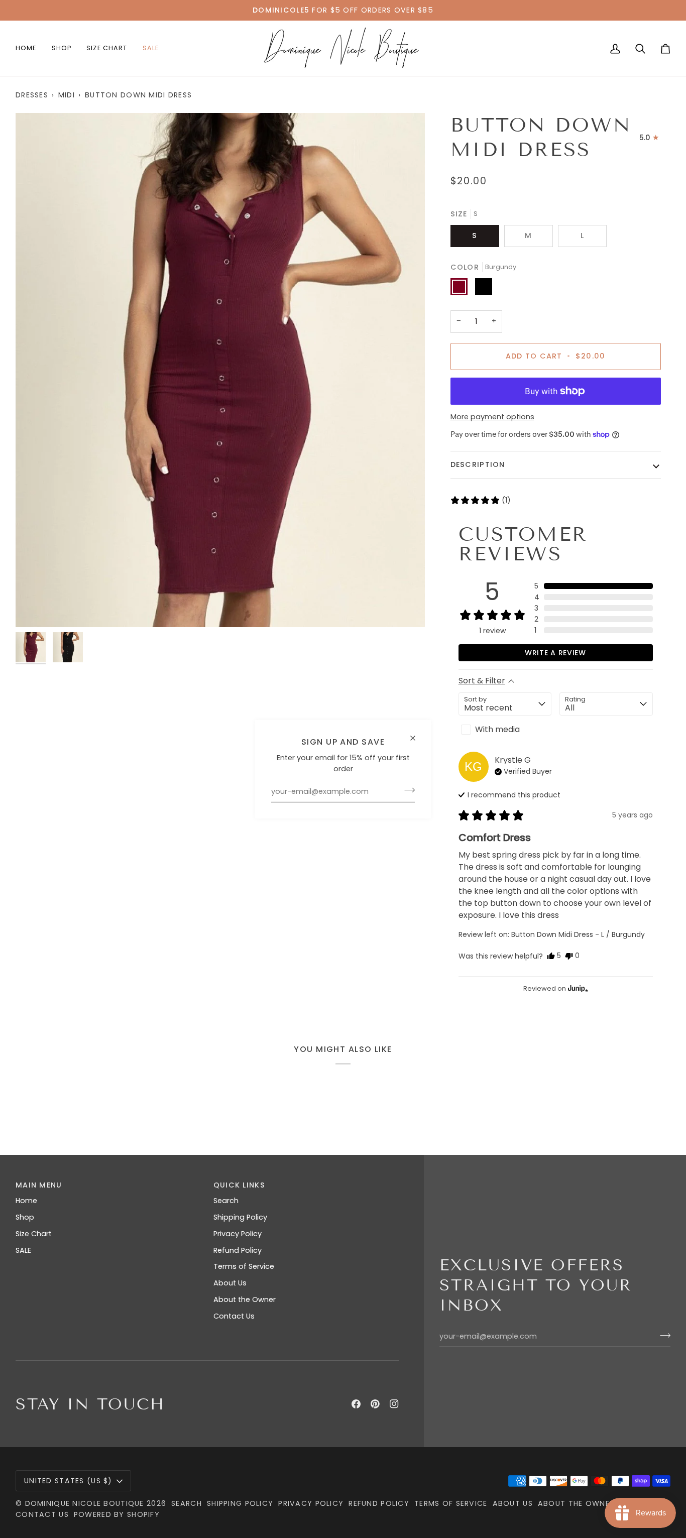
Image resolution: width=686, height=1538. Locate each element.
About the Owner (244, 1299)
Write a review (555, 653)
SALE (23, 1250)
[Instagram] (394, 1403)
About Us (230, 1283)
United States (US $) (68, 1481)
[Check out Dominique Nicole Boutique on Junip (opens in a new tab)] (577, 988)
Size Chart (34, 1234)
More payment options (492, 417)
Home (26, 1201)
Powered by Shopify (117, 1514)
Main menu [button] (39, 1185)
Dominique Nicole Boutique (86, 1503)
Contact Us (234, 1316)
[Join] (406, 790)
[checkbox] (505, 730)
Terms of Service (243, 1266)
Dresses (32, 95)
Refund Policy (237, 1250)
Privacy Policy (237, 1234)
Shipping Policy (240, 1217)
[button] (61, 48)
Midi (66, 95)
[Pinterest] (375, 1403)
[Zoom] (220, 370)
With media (497, 729)
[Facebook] (356, 1403)
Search (226, 1201)
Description (477, 464)
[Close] (417, 733)
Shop (25, 1217)
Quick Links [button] (239, 1185)
